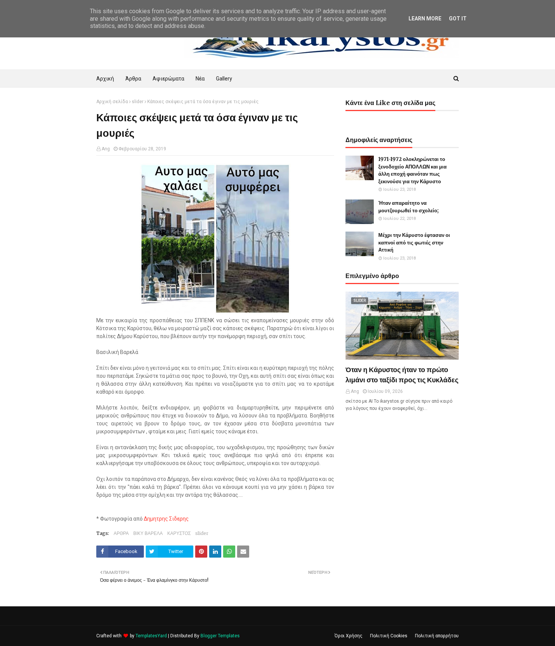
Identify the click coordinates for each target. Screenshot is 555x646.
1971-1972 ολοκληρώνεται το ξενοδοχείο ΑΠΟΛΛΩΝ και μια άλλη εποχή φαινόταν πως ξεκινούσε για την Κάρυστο (412, 170)
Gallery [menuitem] (224, 79)
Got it (458, 18)
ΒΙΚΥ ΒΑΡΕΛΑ (148, 533)
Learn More (425, 18)
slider (137, 101)
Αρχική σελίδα (112, 101)
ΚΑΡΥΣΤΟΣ (179, 533)
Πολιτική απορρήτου (437, 635)
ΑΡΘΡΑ (121, 533)
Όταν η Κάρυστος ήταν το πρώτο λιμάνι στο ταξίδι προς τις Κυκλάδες (401, 374)
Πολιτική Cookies (388, 635)
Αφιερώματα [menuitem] (168, 79)
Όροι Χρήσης (348, 635)
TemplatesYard (151, 635)
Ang (106, 148)
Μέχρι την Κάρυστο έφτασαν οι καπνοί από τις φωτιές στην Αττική (414, 242)
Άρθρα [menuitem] (133, 79)
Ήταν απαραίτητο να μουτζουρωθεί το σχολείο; (408, 207)
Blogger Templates (220, 635)
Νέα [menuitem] (200, 79)
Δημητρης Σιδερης (166, 519)
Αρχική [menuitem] (105, 79)
